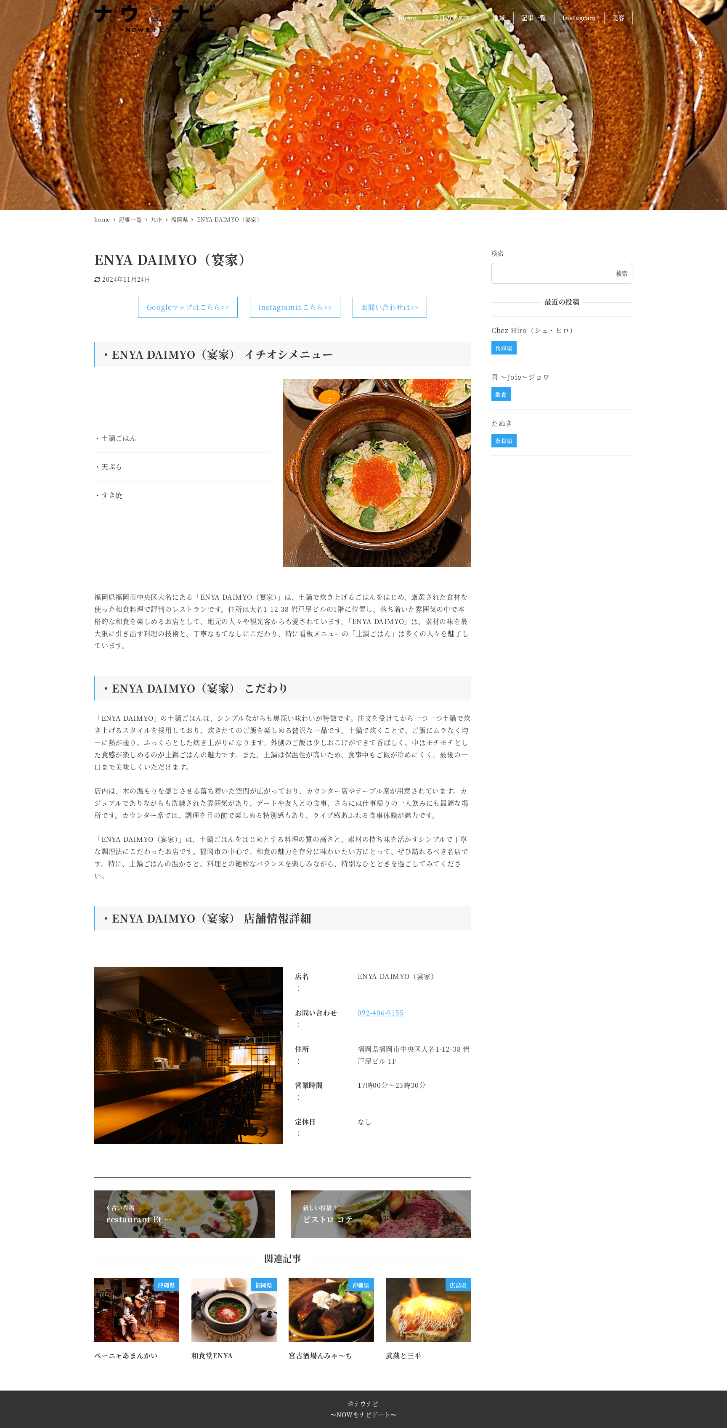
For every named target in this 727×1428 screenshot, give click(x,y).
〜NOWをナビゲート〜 (363, 1414)
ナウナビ (366, 1403)
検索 (497, 253)
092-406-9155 (381, 1013)
